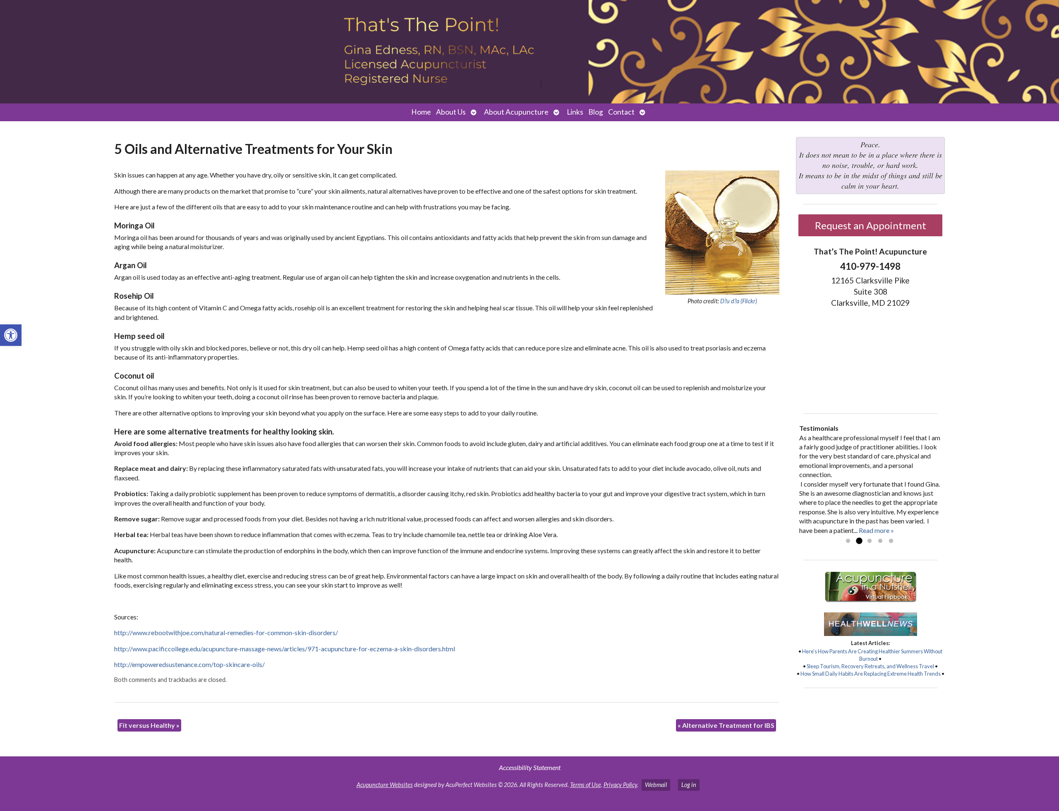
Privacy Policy (620, 784)
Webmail (656, 784)
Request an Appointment (870, 225)
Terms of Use (585, 784)
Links (575, 112)
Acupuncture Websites (385, 784)
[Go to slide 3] (869, 541)
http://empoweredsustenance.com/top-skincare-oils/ (189, 664)
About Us (451, 112)
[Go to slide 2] (859, 541)
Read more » (876, 530)
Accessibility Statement (530, 767)
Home (421, 112)
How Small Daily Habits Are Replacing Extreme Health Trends (870, 673)
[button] (11, 335)
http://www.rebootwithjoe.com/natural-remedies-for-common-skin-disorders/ (226, 632)
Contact (621, 112)
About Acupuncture (516, 112)
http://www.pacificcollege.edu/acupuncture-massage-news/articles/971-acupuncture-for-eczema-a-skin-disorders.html (284, 649)
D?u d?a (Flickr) (738, 301)
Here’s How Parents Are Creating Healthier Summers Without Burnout (872, 655)
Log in (688, 784)
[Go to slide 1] (848, 541)
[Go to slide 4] (880, 541)
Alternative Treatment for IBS (726, 725)
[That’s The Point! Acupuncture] (529, 51)
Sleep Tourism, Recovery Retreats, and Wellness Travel (870, 666)
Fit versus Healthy (149, 725)
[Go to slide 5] (891, 541)
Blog (595, 112)
